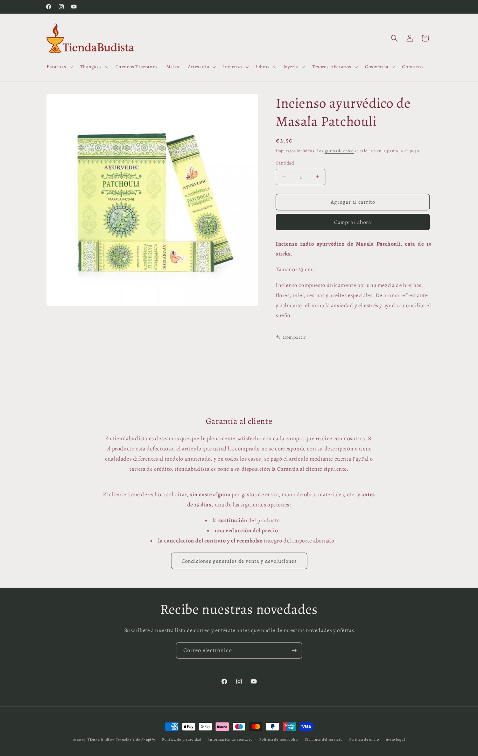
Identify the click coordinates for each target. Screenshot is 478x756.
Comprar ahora (352, 222)
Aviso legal (395, 739)
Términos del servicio (324, 739)
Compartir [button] (294, 337)
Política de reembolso (278, 739)
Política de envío (364, 739)
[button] (59, 66)
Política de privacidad (181, 739)
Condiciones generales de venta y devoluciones (239, 561)
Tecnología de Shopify (135, 739)
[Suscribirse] (294, 650)
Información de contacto (230, 739)
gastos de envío (339, 151)
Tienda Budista (101, 739)
